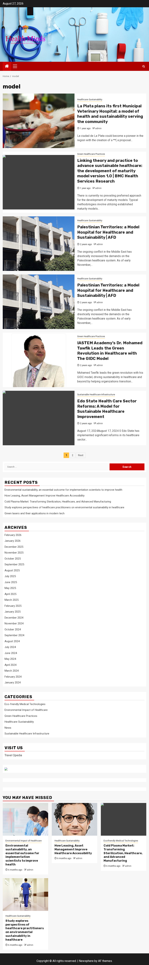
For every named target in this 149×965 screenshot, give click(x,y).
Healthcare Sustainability (89, 99)
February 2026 (13, 535)
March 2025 (12, 599)
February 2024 (13, 676)
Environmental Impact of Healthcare (26, 710)
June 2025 (11, 582)
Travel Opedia (13, 755)
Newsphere (86, 961)
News (8, 727)
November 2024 (14, 623)
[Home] (7, 66)
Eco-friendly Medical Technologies (25, 704)
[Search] (143, 66)
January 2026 (13, 540)
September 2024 (14, 635)
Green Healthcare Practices (91, 154)
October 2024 (13, 629)
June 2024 (11, 653)
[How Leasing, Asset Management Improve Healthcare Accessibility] (74, 819)
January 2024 (13, 682)
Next (80, 455)
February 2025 (13, 605)
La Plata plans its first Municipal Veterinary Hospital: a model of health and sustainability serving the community (110, 114)
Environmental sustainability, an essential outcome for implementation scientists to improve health (63, 489)
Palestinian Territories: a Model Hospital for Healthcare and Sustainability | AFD (108, 232)
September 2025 (14, 564)
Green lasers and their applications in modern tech (35, 513)
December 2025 (14, 546)
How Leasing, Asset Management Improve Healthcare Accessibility (44, 495)
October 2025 (13, 558)
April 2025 (10, 594)
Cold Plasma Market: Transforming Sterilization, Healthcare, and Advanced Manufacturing (58, 501)
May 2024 (10, 659)
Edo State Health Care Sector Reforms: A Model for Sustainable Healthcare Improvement (107, 409)
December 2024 (14, 617)
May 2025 (10, 588)
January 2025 (13, 611)
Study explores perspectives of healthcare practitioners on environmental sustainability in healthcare (64, 507)
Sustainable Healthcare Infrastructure (96, 394)
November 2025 (14, 552)
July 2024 (10, 647)
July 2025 (10, 576)
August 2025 (12, 570)
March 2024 (12, 670)
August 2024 (12, 641)
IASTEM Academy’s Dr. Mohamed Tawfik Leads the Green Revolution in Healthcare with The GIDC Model (109, 350)
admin (98, 128)
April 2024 (10, 665)
